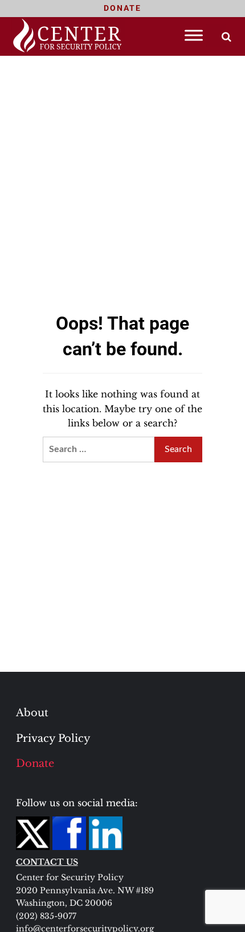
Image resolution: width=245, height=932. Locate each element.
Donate (35, 763)
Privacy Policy (53, 738)
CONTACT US (47, 862)
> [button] (226, 37)
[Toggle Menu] (194, 35)
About (32, 713)
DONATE (122, 8)
